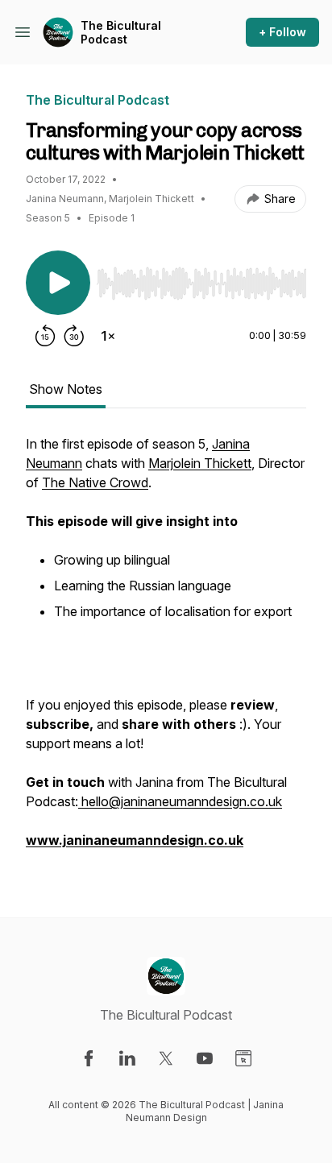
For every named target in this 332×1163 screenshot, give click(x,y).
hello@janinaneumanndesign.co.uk (180, 801)
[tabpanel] (166, 650)
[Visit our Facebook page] (89, 1058)
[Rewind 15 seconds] (45, 336)
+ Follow (282, 32)
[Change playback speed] (108, 336)
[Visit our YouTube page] (205, 1058)
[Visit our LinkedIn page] (127, 1058)
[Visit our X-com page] (166, 1058)
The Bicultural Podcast (121, 33)
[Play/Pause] (58, 282)
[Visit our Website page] (243, 1058)
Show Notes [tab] (65, 389)
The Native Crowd (95, 482)
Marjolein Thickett (199, 463)
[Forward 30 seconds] (74, 336)
